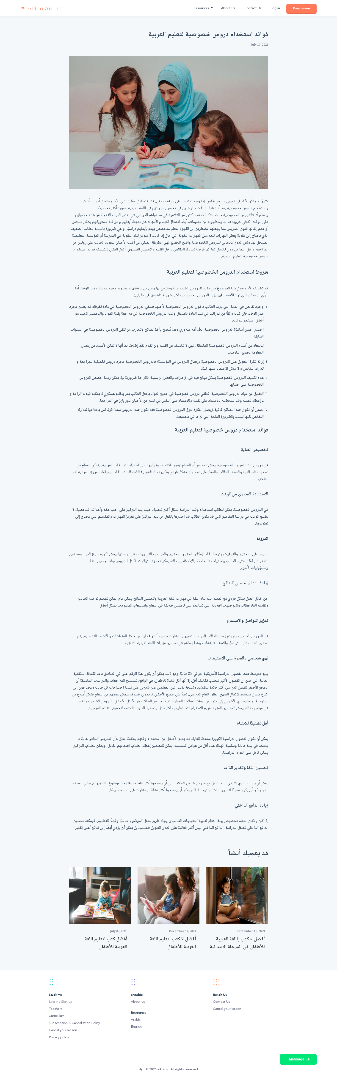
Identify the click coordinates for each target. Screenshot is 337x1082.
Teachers (55, 1009)
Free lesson (301, 8)
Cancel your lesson (63, 1030)
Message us (299, 1059)
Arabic (136, 1019)
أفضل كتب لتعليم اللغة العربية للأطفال (106, 943)
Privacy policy (59, 1037)
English (136, 1026)
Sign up (66, 1001)
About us (138, 1001)
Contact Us (252, 8)
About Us (228, 8)
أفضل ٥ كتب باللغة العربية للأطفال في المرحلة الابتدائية (237, 943)
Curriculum (56, 1016)
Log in (275, 8)
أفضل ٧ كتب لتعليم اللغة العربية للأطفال (173, 943)
